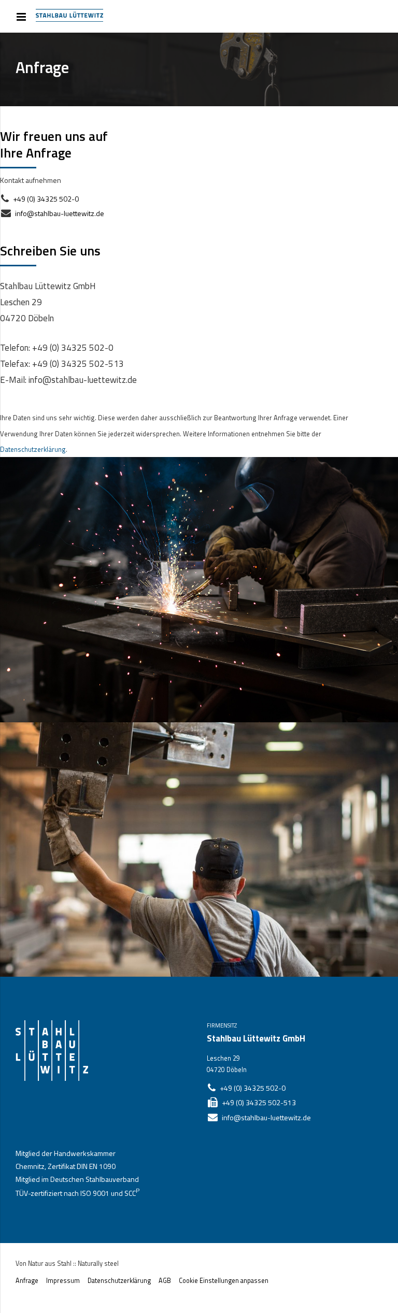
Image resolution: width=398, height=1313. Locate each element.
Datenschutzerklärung (33, 449)
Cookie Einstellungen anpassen (223, 1281)
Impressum (63, 1281)
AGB (165, 1281)
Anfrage (27, 1281)
